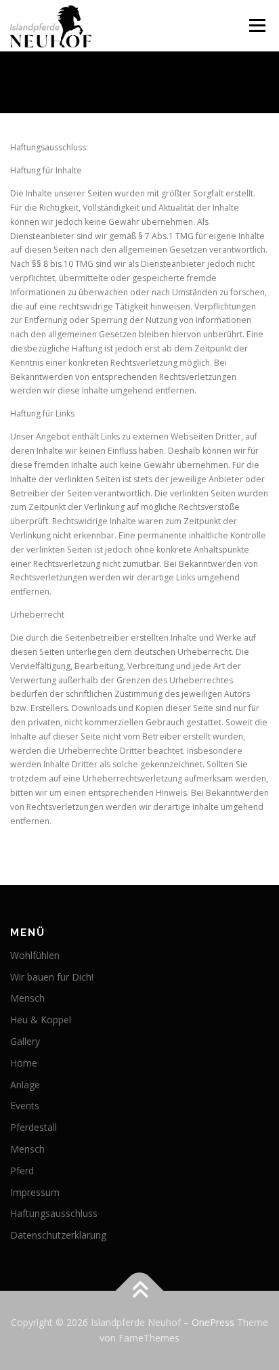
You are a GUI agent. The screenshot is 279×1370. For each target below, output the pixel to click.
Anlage (25, 1084)
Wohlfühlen (35, 955)
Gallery (25, 1041)
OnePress (213, 1322)
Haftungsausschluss (54, 1213)
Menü (256, 25)
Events (24, 1105)
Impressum (35, 1192)
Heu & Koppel (40, 1019)
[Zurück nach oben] (140, 1290)
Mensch (27, 997)
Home (23, 1062)
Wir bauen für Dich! (51, 976)
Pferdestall (33, 1127)
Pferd (22, 1170)
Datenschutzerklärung (58, 1234)
